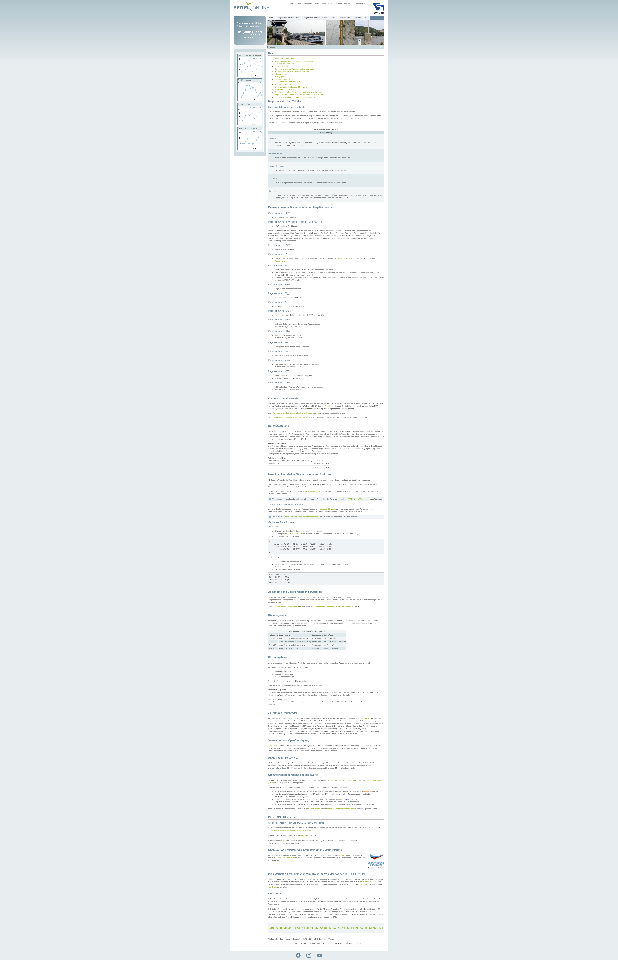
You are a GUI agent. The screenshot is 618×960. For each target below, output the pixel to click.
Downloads (345, 18)
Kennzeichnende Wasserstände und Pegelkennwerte (295, 61)
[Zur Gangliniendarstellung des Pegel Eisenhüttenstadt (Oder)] (250, 149)
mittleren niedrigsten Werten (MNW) (341, 780)
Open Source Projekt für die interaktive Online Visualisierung (298, 92)
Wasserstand (280, 261)
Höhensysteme (280, 74)
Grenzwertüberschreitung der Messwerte (291, 87)
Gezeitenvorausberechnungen (286, 607)
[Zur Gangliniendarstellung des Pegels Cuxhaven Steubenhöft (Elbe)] (250, 76)
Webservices (305, 835)
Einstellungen (360, 4)
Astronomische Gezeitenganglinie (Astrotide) (292, 71)
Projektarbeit (366, 882)
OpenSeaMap (274, 746)
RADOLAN (365, 718)
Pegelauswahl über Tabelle (315, 18)
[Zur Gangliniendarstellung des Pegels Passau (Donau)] (250, 125)
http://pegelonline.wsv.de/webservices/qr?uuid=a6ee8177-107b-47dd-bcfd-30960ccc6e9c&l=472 (326, 928)
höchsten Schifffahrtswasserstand (340, 809)
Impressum (308, 4)
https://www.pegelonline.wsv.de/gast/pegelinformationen (289, 830)
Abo (333, 18)
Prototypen (272, 887)
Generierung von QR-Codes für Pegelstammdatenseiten (296, 97)
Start (271, 18)
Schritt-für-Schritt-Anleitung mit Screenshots (301, 517)
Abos (285, 841)
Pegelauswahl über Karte (288, 18)
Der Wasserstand (281, 66)
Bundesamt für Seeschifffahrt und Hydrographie (333, 607)
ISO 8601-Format (294, 534)
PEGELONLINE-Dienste (284, 89)
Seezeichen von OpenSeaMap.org (288, 82)
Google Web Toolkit (285, 858)
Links (299, 4)
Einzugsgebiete (280, 77)
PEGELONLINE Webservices (359, 499)
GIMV (342, 855)
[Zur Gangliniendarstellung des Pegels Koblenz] (250, 100)
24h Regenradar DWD (283, 79)
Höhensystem (341, 258)
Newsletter (271, 47)
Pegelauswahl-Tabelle (327, 509)
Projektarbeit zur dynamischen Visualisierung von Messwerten (299, 95)
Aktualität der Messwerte (284, 84)
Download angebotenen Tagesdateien (292, 417)
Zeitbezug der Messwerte (285, 64)
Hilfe (292, 4)
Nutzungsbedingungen (323, 4)
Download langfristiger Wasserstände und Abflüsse (294, 69)
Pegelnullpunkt (314, 491)
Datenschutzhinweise (343, 4)
